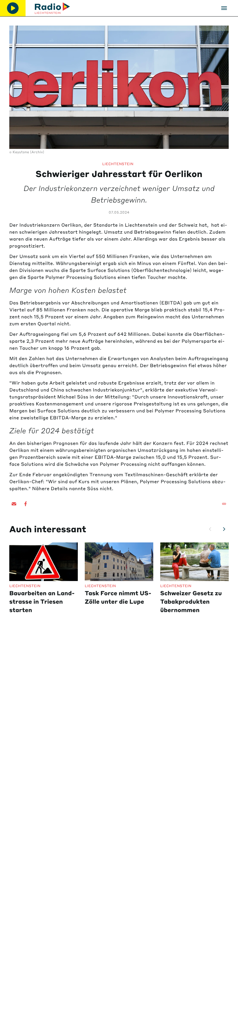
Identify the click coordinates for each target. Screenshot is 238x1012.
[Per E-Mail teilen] (14, 503)
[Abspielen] (13, 8)
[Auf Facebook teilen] (25, 503)
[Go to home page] (52, 8)
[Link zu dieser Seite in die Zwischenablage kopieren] (224, 503)
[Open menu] (224, 8)
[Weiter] (224, 529)
